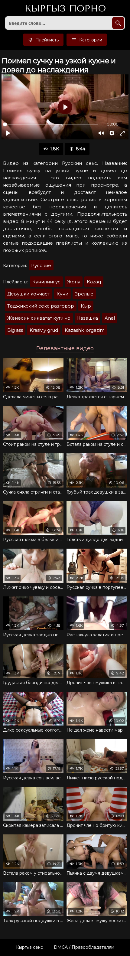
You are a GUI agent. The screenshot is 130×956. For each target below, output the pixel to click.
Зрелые (84, 294)
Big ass (15, 330)
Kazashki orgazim (85, 330)
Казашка (87, 318)
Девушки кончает (28, 294)
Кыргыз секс (29, 947)
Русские (41, 265)
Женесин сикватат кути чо (38, 318)
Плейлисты (47, 40)
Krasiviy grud (44, 330)
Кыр (86, 306)
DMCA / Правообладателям (84, 947)
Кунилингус (46, 282)
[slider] (50, 124)
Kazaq (94, 282)
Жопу (73, 282)
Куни (62, 294)
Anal (110, 318)
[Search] (118, 23)
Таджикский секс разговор (40, 306)
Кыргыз (65, 8)
